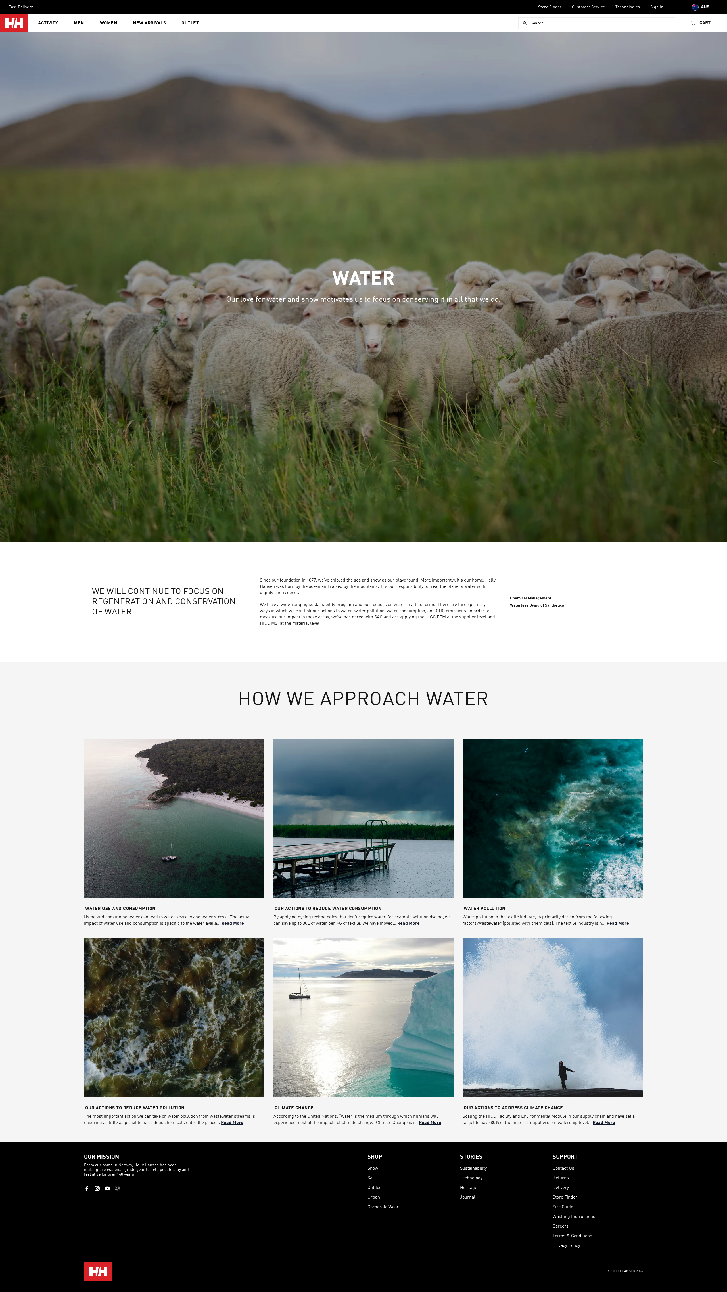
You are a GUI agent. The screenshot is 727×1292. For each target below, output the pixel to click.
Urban (373, 1197)
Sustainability (473, 1168)
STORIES (471, 1157)
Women (108, 23)
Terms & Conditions (572, 1236)
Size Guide (563, 1207)
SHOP (374, 1157)
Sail (371, 1178)
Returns (561, 1178)
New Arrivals (149, 23)
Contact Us (563, 1168)
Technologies (627, 7)
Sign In (657, 7)
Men (79, 23)
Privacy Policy (566, 1245)
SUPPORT (565, 1157)
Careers (561, 1226)
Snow (372, 1168)
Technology (471, 1178)
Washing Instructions (574, 1217)
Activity (48, 23)
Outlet (190, 23)
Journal (467, 1197)
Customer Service (588, 7)
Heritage (468, 1188)
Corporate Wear (383, 1207)
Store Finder (550, 7)
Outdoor (375, 1188)
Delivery (561, 1188)
